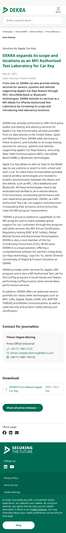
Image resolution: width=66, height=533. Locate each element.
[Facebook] (4, 432)
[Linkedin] (10, 432)
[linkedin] (5, 466)
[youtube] (12, 466)
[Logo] (15, 10)
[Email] (17, 432)
